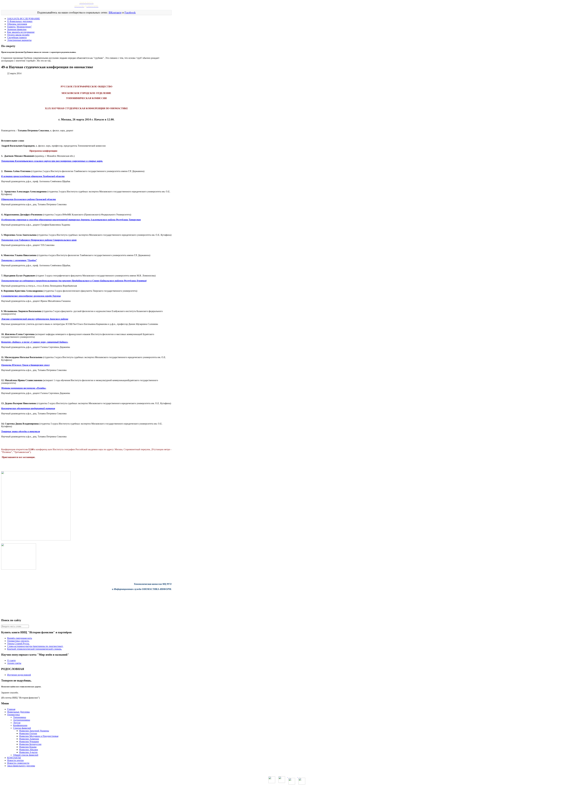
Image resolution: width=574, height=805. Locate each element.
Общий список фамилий (25, 755)
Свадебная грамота (17, 37)
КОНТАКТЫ (14, 757)
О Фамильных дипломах (19, 21)
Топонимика (19, 717)
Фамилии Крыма (27, 747)
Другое (16, 722)
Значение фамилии (16, 29)
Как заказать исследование (21, 32)
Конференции (20, 725)
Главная (11, 709)
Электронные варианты (19, 40)
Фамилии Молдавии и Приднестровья (38, 736)
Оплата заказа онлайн (18, 35)
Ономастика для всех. (18, 641)
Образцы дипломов (17, 24)
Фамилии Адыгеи (28, 752)
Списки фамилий (22, 728)
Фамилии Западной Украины (34, 730)
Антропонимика (21, 720)
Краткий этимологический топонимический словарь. (34, 649)
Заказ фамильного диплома (21, 765)
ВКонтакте (115, 12)
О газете (11, 660)
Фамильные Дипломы (18, 712)
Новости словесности (18, 763)
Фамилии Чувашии (29, 741)
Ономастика (13, 714)
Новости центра (15, 760)
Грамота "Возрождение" (19, 26)
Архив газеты (14, 663)
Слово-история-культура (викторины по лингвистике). (35, 646)
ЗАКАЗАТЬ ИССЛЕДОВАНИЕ (23, 18)
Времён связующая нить (19, 638)
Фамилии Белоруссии (30, 744)
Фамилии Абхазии (28, 749)
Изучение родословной (19, 675)
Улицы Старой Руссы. (18, 643)
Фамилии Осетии (28, 733)
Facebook (130, 12)
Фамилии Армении (29, 739)
